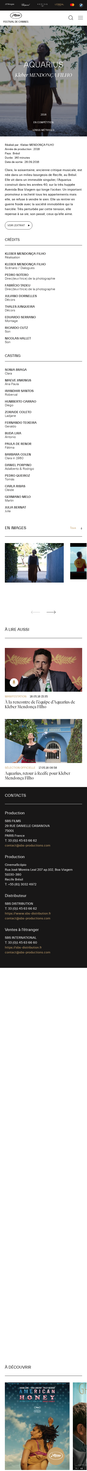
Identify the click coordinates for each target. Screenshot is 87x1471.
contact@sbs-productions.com (27, 845)
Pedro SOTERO (17, 275)
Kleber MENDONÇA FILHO (25, 254)
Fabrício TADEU (17, 285)
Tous (73, 528)
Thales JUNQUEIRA (20, 306)
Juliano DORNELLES (21, 296)
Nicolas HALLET (18, 338)
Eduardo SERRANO (20, 317)
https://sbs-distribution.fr (23, 947)
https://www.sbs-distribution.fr (28, 913)
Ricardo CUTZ (16, 328)
